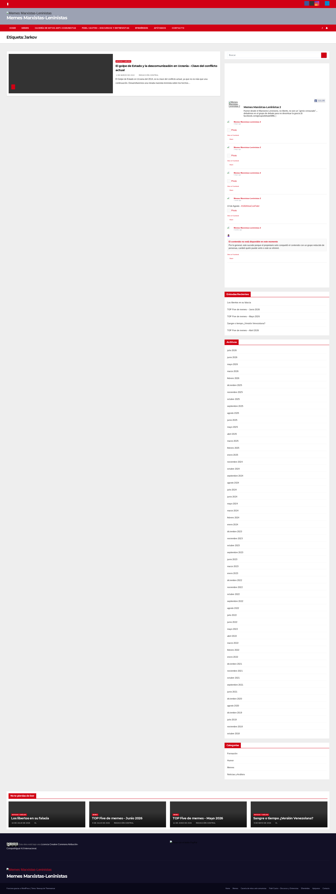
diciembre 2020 (234, 699)
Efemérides (141, 28)
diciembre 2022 (234, 580)
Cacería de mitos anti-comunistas (55, 28)
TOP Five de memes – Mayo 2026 (243, 316)
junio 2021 (232, 692)
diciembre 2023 (234, 531)
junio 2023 (232, 559)
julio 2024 (232, 490)
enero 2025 (232, 455)
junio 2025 (232, 420)
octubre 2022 (233, 594)
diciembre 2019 (234, 713)
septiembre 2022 (235, 601)
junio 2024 (232, 497)
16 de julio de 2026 (21, 823)
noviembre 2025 (235, 392)
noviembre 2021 (235, 671)
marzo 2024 (232, 511)
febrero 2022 (233, 650)
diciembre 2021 (234, 664)
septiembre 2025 (235, 406)
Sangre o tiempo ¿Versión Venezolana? (246, 323)
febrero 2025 (233, 448)
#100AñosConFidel (250, 206)
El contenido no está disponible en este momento (253, 242)
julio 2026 (232, 350)
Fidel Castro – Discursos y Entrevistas (105, 28)
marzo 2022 (232, 643)
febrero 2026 (233, 378)
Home (12, 28)
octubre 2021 (233, 678)
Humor (230, 760)
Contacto (178, 28)
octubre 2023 (233, 545)
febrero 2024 (233, 517)
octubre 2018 (233, 733)
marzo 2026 (232, 371)
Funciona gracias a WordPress (18, 888)
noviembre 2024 (235, 462)
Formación (232, 753)
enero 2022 (232, 657)
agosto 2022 (233, 608)
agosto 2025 (233, 413)
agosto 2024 (233, 483)
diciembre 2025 (234, 385)
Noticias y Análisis (123, 61)
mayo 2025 (232, 427)
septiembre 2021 (235, 685)
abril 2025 (232, 434)
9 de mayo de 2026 (263, 823)
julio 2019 (232, 720)
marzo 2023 (232, 566)
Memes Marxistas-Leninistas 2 (247, 122)
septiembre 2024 (235, 476)
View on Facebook (233, 135)
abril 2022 (232, 636)
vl (35, 823)
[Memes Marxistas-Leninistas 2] (235, 104)
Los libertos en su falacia (239, 302)
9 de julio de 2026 (101, 823)
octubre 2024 (233, 469)
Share (231, 139)
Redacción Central (149, 75)
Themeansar (50, 888)
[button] (322, 28)
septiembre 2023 (235, 552)
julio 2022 (232, 615)
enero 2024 (232, 524)
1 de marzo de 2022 (125, 75)
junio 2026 (232, 357)
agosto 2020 (233, 706)
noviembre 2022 (235, 587)
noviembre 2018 (235, 726)
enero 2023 (232, 573)
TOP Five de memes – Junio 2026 (243, 309)
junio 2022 (232, 622)
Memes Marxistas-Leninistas (37, 18)
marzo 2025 (232, 441)
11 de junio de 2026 (182, 823)
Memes (25, 28)
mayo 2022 (232, 629)
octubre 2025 (233, 399)
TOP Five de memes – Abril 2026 (243, 330)
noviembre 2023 (235, 538)
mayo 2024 (232, 504)
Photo (234, 130)
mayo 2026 (232, 364)
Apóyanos (160, 28)
